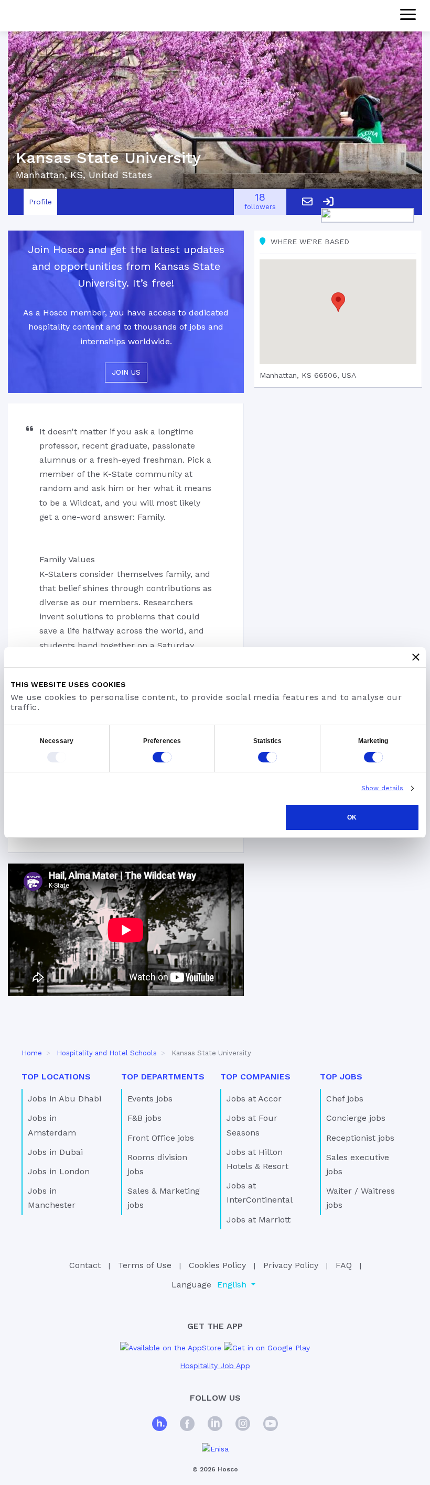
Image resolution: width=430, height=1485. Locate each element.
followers (260, 202)
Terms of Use (144, 1265)
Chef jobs (344, 1099)
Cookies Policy (217, 1265)
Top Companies (255, 1077)
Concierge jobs (355, 1118)
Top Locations (56, 1077)
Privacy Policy (290, 1265)
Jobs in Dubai (55, 1152)
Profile (40, 202)
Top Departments (163, 1077)
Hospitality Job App (215, 1365)
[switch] (162, 757)
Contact (85, 1265)
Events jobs (150, 1099)
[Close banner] (416, 657)
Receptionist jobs (360, 1138)
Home (32, 1053)
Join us (126, 372)
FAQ (344, 1265)
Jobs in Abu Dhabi (64, 1099)
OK (352, 817)
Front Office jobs (160, 1138)
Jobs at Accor (254, 1099)
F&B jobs (144, 1118)
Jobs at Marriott (259, 1220)
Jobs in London (59, 1171)
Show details (382, 788)
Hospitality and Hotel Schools (107, 1053)
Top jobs (341, 1077)
